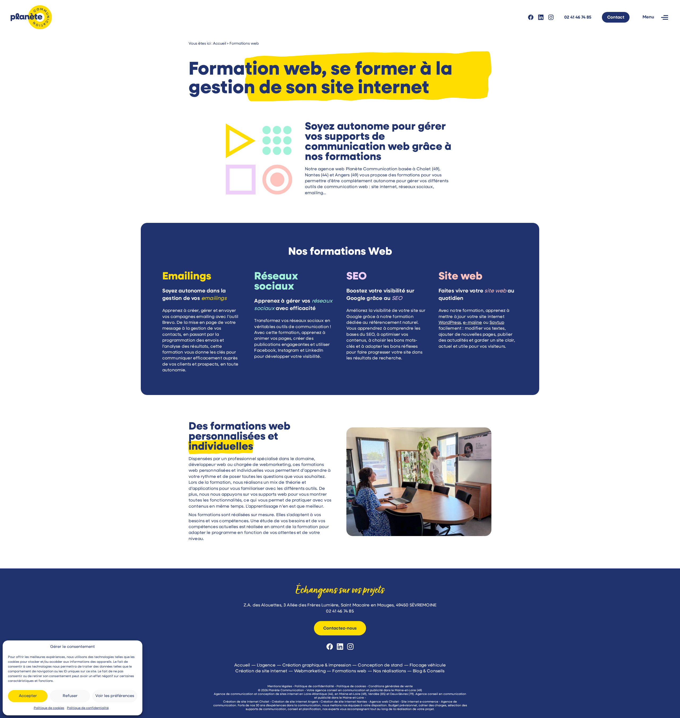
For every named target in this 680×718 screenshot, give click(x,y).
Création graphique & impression (316, 665)
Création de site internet (261, 671)
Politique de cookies (49, 708)
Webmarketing (310, 671)
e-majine (472, 323)
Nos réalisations (389, 671)
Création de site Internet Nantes (344, 701)
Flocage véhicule (428, 665)
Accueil (242, 665)
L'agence (266, 665)
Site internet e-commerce (419, 701)
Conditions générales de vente (390, 686)
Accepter (28, 696)
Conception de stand (380, 665)
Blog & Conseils (428, 671)
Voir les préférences (114, 696)
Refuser (70, 696)
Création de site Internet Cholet (246, 701)
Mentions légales (279, 686)
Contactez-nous (340, 628)
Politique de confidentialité (88, 708)
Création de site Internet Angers (295, 701)
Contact (615, 17)
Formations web (349, 671)
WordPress (450, 323)
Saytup (497, 323)
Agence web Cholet (384, 701)
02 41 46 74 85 (577, 17)
